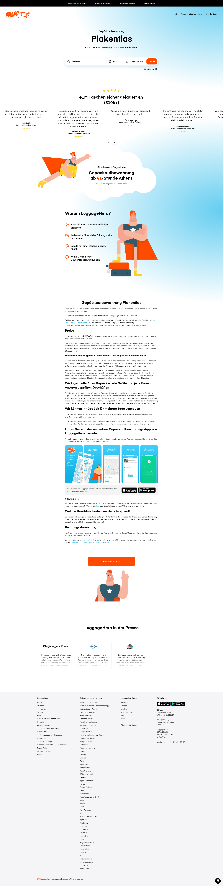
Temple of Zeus (86, 732)
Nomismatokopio (86, 862)
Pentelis (83, 777)
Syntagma (84, 764)
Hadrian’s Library (86, 719)
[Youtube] (180, 741)
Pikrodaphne (85, 793)
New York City (126, 712)
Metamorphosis (86, 859)
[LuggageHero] (18, 16)
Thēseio (83, 754)
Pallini (82, 761)
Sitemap (40, 754)
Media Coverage (46, 741)
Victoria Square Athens (88, 709)
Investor (43, 709)
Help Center (41, 732)
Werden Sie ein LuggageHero (48, 719)
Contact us (161, 742)
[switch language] (176, 14)
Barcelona (124, 702)
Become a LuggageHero (191, 14)
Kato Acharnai (85, 810)
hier (98, 505)
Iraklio (82, 800)
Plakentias (84, 833)
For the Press (42, 738)
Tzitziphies (84, 829)
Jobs (41, 712)
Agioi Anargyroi (85, 771)
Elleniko (83, 852)
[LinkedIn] (184, 741)
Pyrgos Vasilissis (86, 787)
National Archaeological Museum (92, 735)
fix (81, 855)
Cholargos (84, 865)
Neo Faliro (84, 836)
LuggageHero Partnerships (50, 728)
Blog (39, 715)
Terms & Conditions (44, 751)
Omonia (83, 758)
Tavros (82, 784)
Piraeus (82, 751)
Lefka (82, 790)
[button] (218, 881)
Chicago (124, 705)
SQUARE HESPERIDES (88, 816)
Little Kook (84, 728)
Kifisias (82, 803)
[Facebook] (170, 741)
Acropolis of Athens (87, 748)
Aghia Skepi (84, 820)
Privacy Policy (42, 748)
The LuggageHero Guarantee (51, 735)
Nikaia (82, 806)
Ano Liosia (84, 823)
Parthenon (84, 745)
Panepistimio (85, 767)
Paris (122, 715)
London (124, 709)
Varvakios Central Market (89, 725)
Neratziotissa (85, 846)
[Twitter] (173, 741)
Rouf (81, 813)
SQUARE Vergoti (86, 774)
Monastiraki (84, 868)
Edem (82, 839)
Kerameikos (84, 849)
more (84, 126)
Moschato (83, 826)
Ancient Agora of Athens (89, 702)
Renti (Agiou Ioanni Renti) (89, 797)
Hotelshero (41, 722)
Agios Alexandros (86, 780)
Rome (123, 719)
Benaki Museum (86, 715)
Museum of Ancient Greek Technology (94, 705)
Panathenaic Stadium (88, 738)
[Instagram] (177, 741)
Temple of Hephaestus (88, 722)
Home (39, 702)
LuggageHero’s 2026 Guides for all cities (52, 745)
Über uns (40, 705)
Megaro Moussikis (87, 842)
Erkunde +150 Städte (129, 725)
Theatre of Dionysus (87, 712)
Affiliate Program (43, 725)
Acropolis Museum (87, 741)
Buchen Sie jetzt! (111, 561)
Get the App (211, 14)
